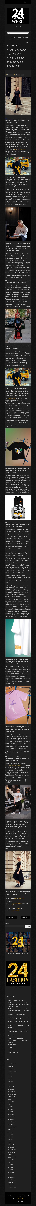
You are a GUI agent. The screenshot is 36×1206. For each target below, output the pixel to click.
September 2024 (12, 1071)
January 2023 (11, 1119)
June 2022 (10, 1134)
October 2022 (11, 1124)
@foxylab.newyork (16, 903)
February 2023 (11, 1117)
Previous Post (12, 917)
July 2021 (10, 1162)
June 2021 (10, 1164)
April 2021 (10, 1170)
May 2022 (10, 1137)
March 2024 (11, 1084)
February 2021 (11, 1175)
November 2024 (12, 1066)
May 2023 (10, 1109)
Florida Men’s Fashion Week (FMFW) (17, 1000)
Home (10, 37)
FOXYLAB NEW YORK (20, 149)
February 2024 (11, 1086)
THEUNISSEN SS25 (12, 1047)
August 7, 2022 (10, 74)
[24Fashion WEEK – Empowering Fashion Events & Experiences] (18, 8)
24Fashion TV (9, 119)
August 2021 (11, 1159)
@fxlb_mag (14, 905)
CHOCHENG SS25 (12, 1045)
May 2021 (10, 1167)
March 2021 (11, 1172)
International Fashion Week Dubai (16, 1014)
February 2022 (11, 1144)
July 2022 (10, 1132)
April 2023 (10, 1112)
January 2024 (11, 1089)
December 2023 (12, 1091)
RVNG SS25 (11, 1035)
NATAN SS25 (11, 1050)
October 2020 (11, 1185)
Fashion (13, 37)
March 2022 (11, 1142)
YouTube (17, 908)
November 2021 (12, 1152)
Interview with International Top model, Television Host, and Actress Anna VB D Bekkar (18, 1031)
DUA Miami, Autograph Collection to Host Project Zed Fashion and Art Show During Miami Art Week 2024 (18, 1004)
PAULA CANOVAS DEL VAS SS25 (16, 1038)
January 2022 (11, 1147)
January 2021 (11, 1177)
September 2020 (12, 1187)
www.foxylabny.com (19, 898)
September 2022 (12, 1127)
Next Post (25, 917)
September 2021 (12, 1157)
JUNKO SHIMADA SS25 (13, 1052)
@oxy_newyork (16, 910)
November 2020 (12, 1182)
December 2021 (12, 1149)
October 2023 (11, 1096)
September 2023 (12, 1099)
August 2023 (11, 1101)
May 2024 (10, 1079)
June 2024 (10, 1076)
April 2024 (10, 1081)
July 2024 (10, 1074)
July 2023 (10, 1104)
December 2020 (12, 1180)
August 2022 (11, 1129)
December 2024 (12, 1064)
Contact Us (20, 1201)
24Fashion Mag (13, 986)
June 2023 (10, 1107)
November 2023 (12, 1094)
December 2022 (12, 1122)
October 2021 (11, 1154)
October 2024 (11, 1069)
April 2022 (10, 1139)
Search (7, 923)
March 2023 (11, 1114)
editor (16, 74)
